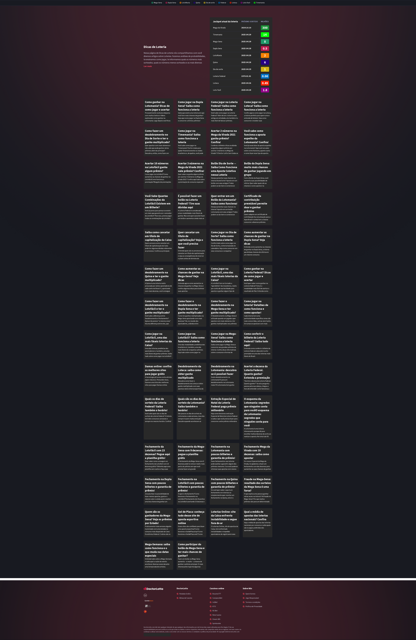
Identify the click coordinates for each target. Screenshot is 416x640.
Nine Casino (216, 615)
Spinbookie (216, 623)
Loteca (234, 3)
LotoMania (186, 3)
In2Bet (215, 602)
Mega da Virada (219, 27)
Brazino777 (216, 594)
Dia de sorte (210, 3)
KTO (214, 606)
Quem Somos (250, 594)
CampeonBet (217, 598)
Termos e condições (252, 602)
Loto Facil (246, 3)
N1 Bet (215, 610)
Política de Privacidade (253, 606)
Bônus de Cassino (185, 598)
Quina (198, 3)
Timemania (260, 3)
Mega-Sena (158, 3)
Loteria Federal (219, 76)
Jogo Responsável (252, 598)
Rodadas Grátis (185, 594)
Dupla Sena (172, 3)
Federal (223, 3)
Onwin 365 (216, 619)
